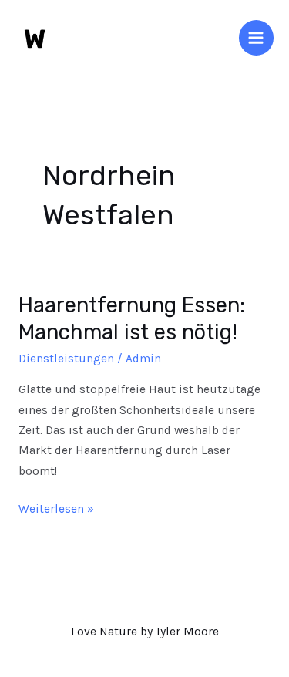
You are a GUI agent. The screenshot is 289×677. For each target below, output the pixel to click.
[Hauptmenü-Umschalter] (256, 37)
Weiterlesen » (56, 507)
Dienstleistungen (66, 358)
